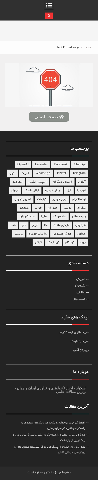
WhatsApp (42, 173)
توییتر (67, 207)
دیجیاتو (23, 207)
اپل (69, 190)
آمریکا (25, 173)
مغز (24, 225)
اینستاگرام (79, 199)
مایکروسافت (61, 225)
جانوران (52, 207)
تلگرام (81, 207)
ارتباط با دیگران (62, 181)
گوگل (38, 242)
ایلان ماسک (32, 190)
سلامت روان (27, 216)
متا (45, 225)
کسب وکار (79, 299)
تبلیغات (41, 199)
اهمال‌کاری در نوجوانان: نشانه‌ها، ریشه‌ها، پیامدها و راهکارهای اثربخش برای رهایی (53, 425)
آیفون (82, 181)
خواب (38, 207)
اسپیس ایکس (37, 181)
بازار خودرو (59, 199)
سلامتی (81, 292)
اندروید (18, 181)
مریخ (35, 225)
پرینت (19, 233)
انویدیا (81, 190)
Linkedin (41, 164)
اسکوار (80, 388)
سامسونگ (60, 216)
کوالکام (69, 242)
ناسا (13, 225)
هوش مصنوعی (62, 233)
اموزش (80, 279)
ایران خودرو (53, 190)
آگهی (12, 173)
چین (83, 242)
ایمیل (14, 190)
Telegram (79, 173)
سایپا (44, 216)
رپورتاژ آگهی (81, 350)
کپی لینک (53, 242)
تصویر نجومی (23, 199)
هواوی (81, 233)
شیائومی (80, 225)
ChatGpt (80, 164)
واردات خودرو (38, 233)
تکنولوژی (79, 285)
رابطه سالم (79, 216)
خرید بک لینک (80, 341)
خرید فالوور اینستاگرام (74, 332)
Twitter (61, 173)
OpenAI (23, 164)
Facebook (61, 164)
